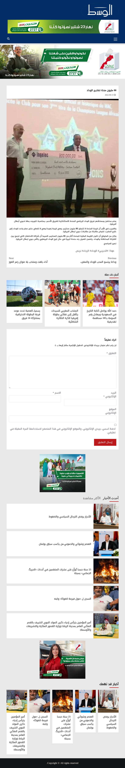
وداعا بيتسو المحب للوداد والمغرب (98, 260)
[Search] (8, 39)
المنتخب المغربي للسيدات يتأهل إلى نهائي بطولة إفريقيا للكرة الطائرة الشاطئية (64, 316)
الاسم (57, 393)
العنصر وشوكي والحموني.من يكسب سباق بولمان (65, 544)
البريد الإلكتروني (109, 394)
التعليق (111, 353)
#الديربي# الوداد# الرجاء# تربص (92, 250)
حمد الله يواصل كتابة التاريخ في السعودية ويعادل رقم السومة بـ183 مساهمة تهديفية (101, 316)
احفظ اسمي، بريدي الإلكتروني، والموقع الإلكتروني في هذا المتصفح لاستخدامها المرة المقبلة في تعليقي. (63, 430)
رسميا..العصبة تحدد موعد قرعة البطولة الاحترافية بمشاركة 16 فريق (27, 314)
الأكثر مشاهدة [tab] (92, 498)
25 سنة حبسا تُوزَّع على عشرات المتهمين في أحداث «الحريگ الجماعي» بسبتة (60, 571)
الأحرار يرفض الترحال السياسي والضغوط (70, 516)
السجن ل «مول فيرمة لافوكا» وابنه (72, 598)
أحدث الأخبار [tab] (111, 498)
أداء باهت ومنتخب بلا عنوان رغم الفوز (28, 260)
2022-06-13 (109, 95)
